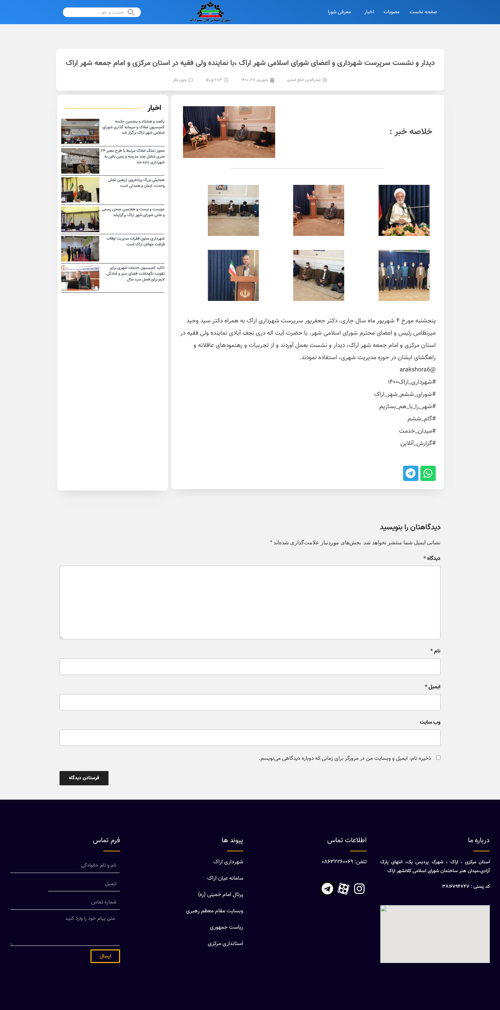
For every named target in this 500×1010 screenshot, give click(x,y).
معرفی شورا (339, 12)
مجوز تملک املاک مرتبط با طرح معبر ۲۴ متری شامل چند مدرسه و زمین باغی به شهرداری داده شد (133, 156)
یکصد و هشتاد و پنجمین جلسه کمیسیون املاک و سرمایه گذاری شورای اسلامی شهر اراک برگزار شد (133, 127)
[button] (428, 473)
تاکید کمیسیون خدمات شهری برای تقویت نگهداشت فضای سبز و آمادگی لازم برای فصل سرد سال (135, 274)
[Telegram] (327, 888)
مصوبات (392, 12)
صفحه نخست (423, 12)
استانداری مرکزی (225, 944)
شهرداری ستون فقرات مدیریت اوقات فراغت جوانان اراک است (136, 241)
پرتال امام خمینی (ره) (220, 895)
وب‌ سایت (430, 723)
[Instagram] (359, 888)
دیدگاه (431, 559)
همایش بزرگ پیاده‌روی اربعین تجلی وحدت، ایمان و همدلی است (136, 183)
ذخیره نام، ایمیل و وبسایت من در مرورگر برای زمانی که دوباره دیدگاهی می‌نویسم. (345, 758)
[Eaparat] (343, 888)
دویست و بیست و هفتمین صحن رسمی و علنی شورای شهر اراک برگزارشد (133, 212)
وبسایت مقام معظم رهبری (214, 911)
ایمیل (432, 687)
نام (435, 651)
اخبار (369, 12)
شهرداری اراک (228, 862)
